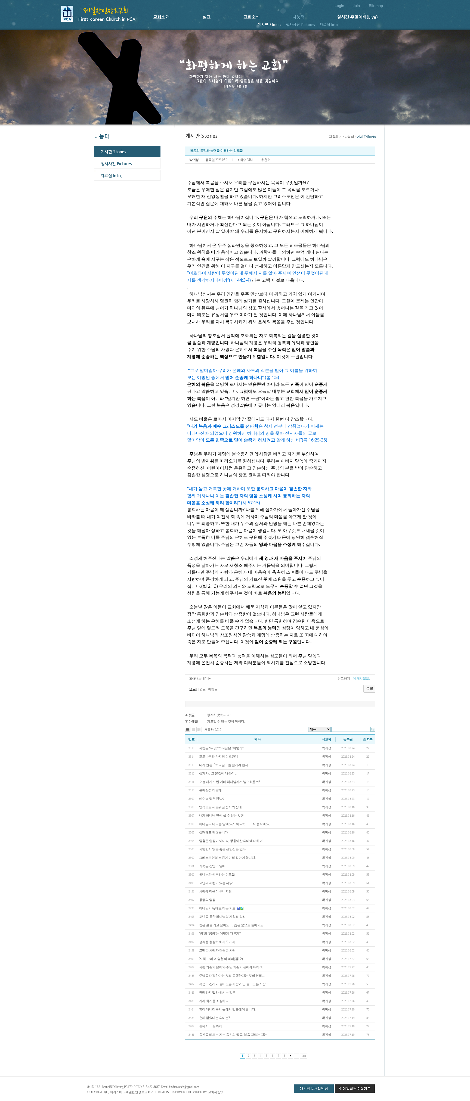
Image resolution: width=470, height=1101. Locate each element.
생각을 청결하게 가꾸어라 (217, 942)
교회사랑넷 (216, 1092)
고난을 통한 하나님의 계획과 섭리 (222, 917)
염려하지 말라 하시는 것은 (217, 992)
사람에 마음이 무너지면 (215, 891)
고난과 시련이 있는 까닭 (216, 883)
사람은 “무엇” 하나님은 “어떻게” (221, 748)
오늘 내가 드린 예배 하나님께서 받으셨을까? (230, 782)
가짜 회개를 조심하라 (214, 1001)
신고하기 (344, 678)
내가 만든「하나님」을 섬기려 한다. (224, 765)
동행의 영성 (207, 900)
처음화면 (335, 137)
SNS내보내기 (198, 678)
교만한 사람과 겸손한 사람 (217, 950)
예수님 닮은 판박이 (212, 799)
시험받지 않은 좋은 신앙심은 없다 (222, 849)
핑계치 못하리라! (219, 715)
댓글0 (193, 689)
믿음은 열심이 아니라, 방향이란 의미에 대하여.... (232, 841)
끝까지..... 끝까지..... (212, 1026)
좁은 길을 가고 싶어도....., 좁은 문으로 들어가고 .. (232, 925)
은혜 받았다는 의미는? (214, 1018)
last (304, 1055)
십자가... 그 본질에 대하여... (218, 773)
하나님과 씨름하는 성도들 (217, 874)
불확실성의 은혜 (210, 790)
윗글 (202, 689)
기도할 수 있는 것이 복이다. (226, 721)
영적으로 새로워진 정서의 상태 (220, 807)
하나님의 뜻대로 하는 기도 (217, 908)
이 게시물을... (362, 678)
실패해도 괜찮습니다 (214, 832)
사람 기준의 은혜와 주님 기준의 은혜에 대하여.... (232, 967)
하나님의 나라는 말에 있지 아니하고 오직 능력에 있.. (235, 824)
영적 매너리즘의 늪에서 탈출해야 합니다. (227, 1009)
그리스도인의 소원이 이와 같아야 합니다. (227, 858)
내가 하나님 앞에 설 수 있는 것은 (221, 815)
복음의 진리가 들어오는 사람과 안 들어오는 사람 (232, 984)
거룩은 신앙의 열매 (212, 866)
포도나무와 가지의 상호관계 (218, 756)
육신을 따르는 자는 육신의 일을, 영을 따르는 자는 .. (234, 1035)
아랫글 (213, 689)
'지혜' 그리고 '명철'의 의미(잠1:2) (221, 959)
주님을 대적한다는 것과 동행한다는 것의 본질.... (232, 976)
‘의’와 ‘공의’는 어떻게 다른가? (220, 933)
